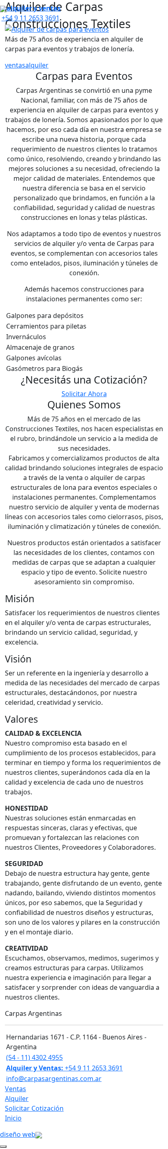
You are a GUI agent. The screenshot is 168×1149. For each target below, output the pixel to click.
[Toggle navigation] (157, 29)
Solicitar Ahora (84, 393)
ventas (15, 65)
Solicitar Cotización (34, 1108)
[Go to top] (3, 1146)
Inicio (13, 1118)
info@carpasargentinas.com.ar (54, 1078)
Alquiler (17, 1098)
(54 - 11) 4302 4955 (34, 1057)
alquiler (37, 65)
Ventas (15, 1088)
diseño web (17, 1134)
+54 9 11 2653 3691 (64, 1067)
